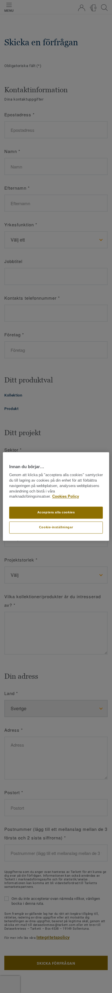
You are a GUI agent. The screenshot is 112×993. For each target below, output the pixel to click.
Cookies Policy (65, 497)
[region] (56, 496)
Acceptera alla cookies (56, 512)
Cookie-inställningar (56, 527)
